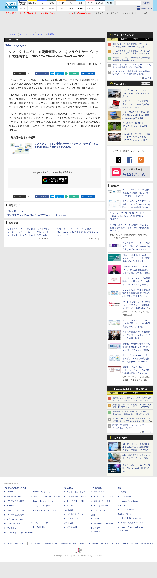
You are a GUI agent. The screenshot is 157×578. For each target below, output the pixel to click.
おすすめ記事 (120, 437)
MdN (93, 515)
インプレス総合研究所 (16, 501)
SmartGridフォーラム (42, 492)
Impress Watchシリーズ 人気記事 (130, 389)
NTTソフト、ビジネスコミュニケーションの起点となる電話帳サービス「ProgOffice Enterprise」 (131, 67)
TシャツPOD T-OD (75, 501)
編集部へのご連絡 (68, 543)
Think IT (10, 492)
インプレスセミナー (41, 506)
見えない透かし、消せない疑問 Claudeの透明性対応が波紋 (136, 468)
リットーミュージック (76, 492)
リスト (30, 74)
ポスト (21, 74)
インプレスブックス (41, 523)
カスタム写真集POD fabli (132, 523)
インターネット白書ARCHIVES (20, 533)
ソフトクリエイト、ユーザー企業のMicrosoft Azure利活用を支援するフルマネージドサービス (78, 232)
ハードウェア (112, 13)
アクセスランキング (124, 35)
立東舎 (70, 506)
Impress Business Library (43, 501)
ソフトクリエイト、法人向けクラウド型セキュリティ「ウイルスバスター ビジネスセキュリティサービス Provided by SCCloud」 (28, 232)
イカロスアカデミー (102, 510)
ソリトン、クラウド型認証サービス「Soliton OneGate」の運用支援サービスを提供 (129, 216)
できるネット (12, 528)
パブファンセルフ (128, 509)
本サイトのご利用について (15, 543)
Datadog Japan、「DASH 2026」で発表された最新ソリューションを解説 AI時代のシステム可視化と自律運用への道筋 (136, 272)
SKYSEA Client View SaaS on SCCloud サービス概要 (36, 215)
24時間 (124, 39)
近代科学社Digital (74, 527)
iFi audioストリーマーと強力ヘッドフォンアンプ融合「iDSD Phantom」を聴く (136, 137)
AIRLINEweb (99, 492)
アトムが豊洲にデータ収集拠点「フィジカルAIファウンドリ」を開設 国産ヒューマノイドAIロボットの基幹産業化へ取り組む (131, 53)
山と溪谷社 (68, 510)
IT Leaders (11, 506)
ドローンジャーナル (15, 510)
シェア (43, 74)
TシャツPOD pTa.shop (131, 518)
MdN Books (98, 519)
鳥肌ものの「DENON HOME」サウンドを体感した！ (135, 126)
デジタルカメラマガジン (17, 523)
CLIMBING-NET (73, 519)
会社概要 (104, 543)
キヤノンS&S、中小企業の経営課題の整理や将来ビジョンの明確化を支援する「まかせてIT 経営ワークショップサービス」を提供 (136, 296)
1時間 (112, 39)
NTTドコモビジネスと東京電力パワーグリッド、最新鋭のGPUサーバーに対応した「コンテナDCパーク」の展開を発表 (131, 46)
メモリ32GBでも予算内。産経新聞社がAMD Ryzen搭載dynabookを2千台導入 (135, 115)
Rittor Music (69, 488)
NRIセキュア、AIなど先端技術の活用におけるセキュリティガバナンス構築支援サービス (129, 227)
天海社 (123, 492)
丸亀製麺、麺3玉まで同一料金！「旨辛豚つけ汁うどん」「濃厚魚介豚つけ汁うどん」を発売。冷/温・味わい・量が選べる (131, 414)
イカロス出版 (96, 488)
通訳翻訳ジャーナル (102, 501)
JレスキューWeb (101, 506)
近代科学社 (68, 523)
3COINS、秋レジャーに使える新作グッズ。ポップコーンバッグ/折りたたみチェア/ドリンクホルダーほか (132, 421)
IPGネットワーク (125, 514)
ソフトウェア (128, 13)
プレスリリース (15, 211)
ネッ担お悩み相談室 (15, 515)
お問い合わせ (34, 543)
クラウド (99, 13)
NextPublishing (39, 527)
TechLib (97, 532)
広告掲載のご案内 (50, 543)
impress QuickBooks (129, 501)
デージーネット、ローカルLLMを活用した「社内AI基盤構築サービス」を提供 (136, 323)
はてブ (59, 74)
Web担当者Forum (14, 496)
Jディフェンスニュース (103, 496)
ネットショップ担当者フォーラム (47, 496)
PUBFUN (121, 506)
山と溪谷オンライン (75, 514)
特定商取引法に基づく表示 (142, 543)
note (74, 74)
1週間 (135, 39)
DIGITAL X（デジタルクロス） (45, 510)
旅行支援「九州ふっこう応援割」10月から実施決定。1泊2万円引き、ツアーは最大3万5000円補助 (131, 407)
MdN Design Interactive (103, 523)
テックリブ (95, 528)
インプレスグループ (119, 543)
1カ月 (147, 39)
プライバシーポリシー (88, 543)
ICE (119, 488)
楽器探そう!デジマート (76, 496)
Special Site (120, 84)
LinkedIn (90, 74)
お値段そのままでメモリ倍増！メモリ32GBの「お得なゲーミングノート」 (135, 104)
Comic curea (126, 496)
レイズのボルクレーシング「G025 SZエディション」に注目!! (136, 93)
